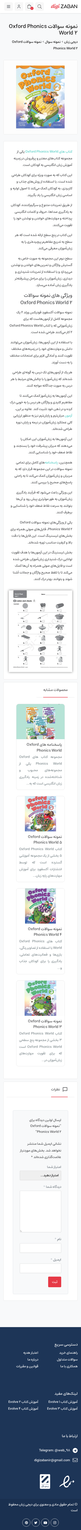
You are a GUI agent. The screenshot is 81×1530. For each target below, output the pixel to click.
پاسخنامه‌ (51, 462)
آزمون (68, 416)
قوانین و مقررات (27, 1366)
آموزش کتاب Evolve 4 (23, 1409)
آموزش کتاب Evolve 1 (63, 1402)
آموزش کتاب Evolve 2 (23, 1402)
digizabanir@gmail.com (52, 1460)
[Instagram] (55, 1523)
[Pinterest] (26, 1523)
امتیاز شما (54, 1167)
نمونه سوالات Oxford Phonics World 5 (45, 839)
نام (57, 1239)
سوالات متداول (67, 1359)
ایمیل (55, 1260)
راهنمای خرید (68, 1353)
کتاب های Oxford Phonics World (48, 152)
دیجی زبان (71, 42)
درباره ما (32, 1359)
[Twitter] (36, 1523)
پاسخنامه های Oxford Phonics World (44, 747)
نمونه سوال (53, 42)
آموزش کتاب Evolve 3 (62, 1409)
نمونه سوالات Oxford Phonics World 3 (45, 1024)
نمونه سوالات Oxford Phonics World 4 (45, 932)
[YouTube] (45, 1523)
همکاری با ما (69, 1366)
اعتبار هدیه (30, 1353)
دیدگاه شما (52, 1187)
